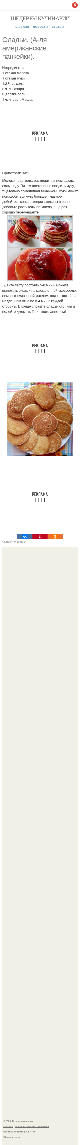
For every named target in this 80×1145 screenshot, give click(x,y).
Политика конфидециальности (19, 1131)
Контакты (8, 1126)
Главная (22, 26)
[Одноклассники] (55, 536)
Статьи (58, 26)
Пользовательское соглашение (32, 1126)
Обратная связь (11, 1136)
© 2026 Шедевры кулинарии (18, 1121)
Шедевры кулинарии (40, 18)
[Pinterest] (40, 536)
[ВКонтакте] (24, 536)
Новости (40, 26)
